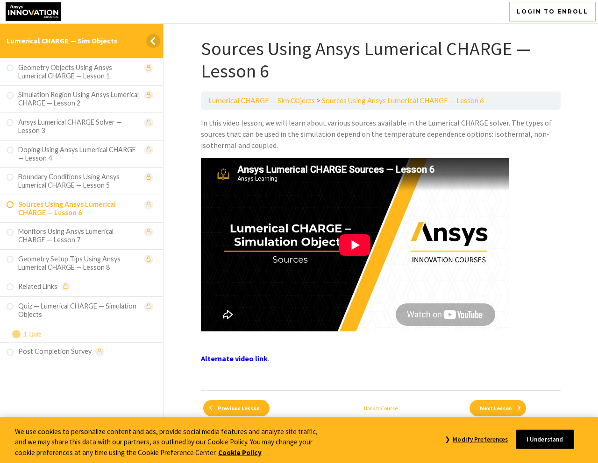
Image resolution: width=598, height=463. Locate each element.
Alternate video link (234, 358)
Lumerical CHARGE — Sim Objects (62, 40)
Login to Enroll (552, 11)
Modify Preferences (480, 439)
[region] (299, 440)
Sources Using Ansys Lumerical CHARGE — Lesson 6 (403, 100)
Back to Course (381, 408)
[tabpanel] (381, 250)
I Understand (545, 439)
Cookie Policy (240, 452)
